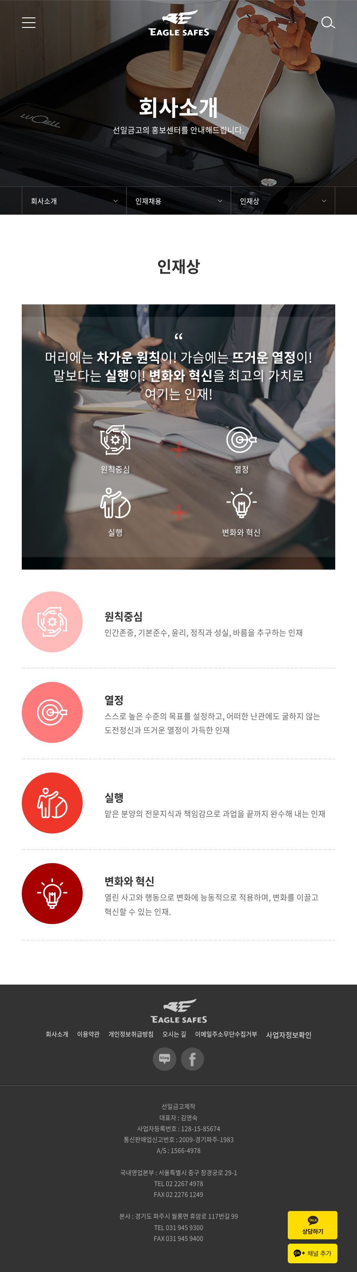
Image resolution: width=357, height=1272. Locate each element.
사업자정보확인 (289, 1034)
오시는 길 (174, 1033)
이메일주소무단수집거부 (226, 1033)
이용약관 (88, 1033)
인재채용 (148, 201)
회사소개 (44, 201)
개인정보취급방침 (131, 1033)
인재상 (249, 201)
